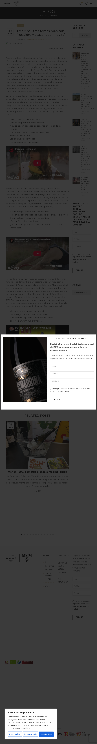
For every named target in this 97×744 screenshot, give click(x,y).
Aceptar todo (46, 734)
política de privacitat (78, 389)
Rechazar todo (30, 734)
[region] (31, 724)
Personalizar (14, 734)
